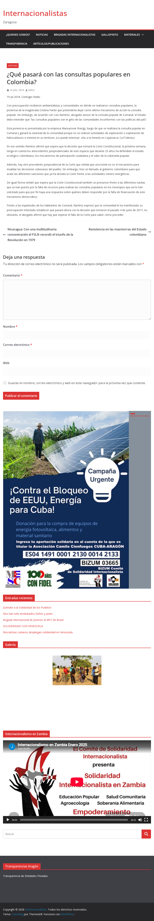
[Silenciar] (140, 820)
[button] (142, 34)
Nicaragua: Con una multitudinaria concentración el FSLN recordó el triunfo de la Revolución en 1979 (40, 234)
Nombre (10, 326)
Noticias (42, 34)
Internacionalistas (35, 13)
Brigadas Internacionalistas (74, 34)
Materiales (132, 34)
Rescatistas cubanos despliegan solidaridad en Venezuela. (38, 632)
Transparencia (16, 43)
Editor (31, 90)
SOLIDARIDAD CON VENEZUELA (23, 626)
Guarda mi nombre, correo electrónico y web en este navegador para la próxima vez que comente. (77, 383)
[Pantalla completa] (146, 820)
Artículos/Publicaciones (51, 43)
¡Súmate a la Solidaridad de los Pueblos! (27, 607)
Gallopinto (109, 34)
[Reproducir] (8, 820)
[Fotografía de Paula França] (77, 670)
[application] (77, 781)
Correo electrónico (17, 345)
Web (6, 363)
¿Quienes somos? (18, 34)
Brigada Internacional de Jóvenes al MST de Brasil (33, 620)
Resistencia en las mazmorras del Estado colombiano (117, 232)
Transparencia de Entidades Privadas (25, 876)
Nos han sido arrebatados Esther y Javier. (28, 613)
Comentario (12, 275)
